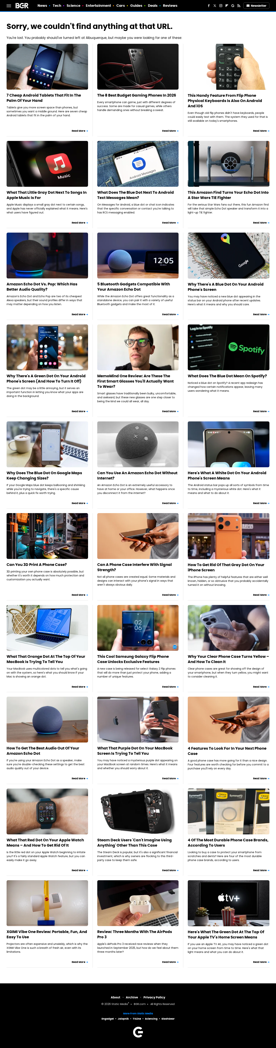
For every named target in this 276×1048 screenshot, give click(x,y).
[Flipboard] (226, 5)
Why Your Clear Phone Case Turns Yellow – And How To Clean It (228, 659)
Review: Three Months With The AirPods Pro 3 (134, 934)
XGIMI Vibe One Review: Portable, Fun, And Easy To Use (47, 934)
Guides (136, 5)
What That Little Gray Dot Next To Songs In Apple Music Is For (47, 195)
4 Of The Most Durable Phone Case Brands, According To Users (228, 843)
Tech (57, 5)
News (42, 5)
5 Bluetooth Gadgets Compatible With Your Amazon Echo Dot (133, 287)
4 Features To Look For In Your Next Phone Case (227, 751)
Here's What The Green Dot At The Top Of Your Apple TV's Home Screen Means (226, 934)
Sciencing (151, 1018)
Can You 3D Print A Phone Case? (37, 564)
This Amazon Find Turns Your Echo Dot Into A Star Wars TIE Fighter (228, 195)
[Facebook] (208, 5)
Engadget (108, 1018)
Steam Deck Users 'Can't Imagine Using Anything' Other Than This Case (134, 843)
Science (73, 5)
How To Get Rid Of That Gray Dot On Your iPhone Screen (226, 567)
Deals (153, 5)
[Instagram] (220, 5)
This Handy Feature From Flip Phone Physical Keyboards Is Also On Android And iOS (225, 100)
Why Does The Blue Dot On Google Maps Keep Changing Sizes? (44, 475)
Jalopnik (123, 1018)
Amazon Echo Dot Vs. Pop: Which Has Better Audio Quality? (42, 287)
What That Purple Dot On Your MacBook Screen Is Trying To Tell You (135, 751)
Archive (132, 997)
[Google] (232, 5)
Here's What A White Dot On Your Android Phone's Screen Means (227, 475)
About (115, 997)
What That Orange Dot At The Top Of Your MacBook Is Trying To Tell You (46, 659)
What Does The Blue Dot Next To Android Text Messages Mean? (135, 195)
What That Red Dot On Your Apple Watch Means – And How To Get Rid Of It (45, 843)
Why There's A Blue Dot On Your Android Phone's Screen (226, 287)
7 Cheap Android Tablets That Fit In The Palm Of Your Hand (44, 98)
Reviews (170, 5)
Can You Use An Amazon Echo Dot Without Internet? (137, 475)
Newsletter (258, 6)
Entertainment (98, 5)
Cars (120, 5)
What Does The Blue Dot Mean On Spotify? (227, 376)
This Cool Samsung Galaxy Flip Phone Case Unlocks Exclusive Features (133, 659)
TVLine (137, 1018)
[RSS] (238, 5)
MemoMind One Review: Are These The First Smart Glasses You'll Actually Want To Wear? (135, 381)
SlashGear (168, 1018)
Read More (78, 130)
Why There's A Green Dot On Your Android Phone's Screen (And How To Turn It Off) (46, 379)
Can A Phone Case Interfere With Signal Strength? (134, 567)
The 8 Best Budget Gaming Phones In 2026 (136, 95)
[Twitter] (214, 5)
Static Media (120, 1004)
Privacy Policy (154, 997)
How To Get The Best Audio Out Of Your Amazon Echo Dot (43, 751)
